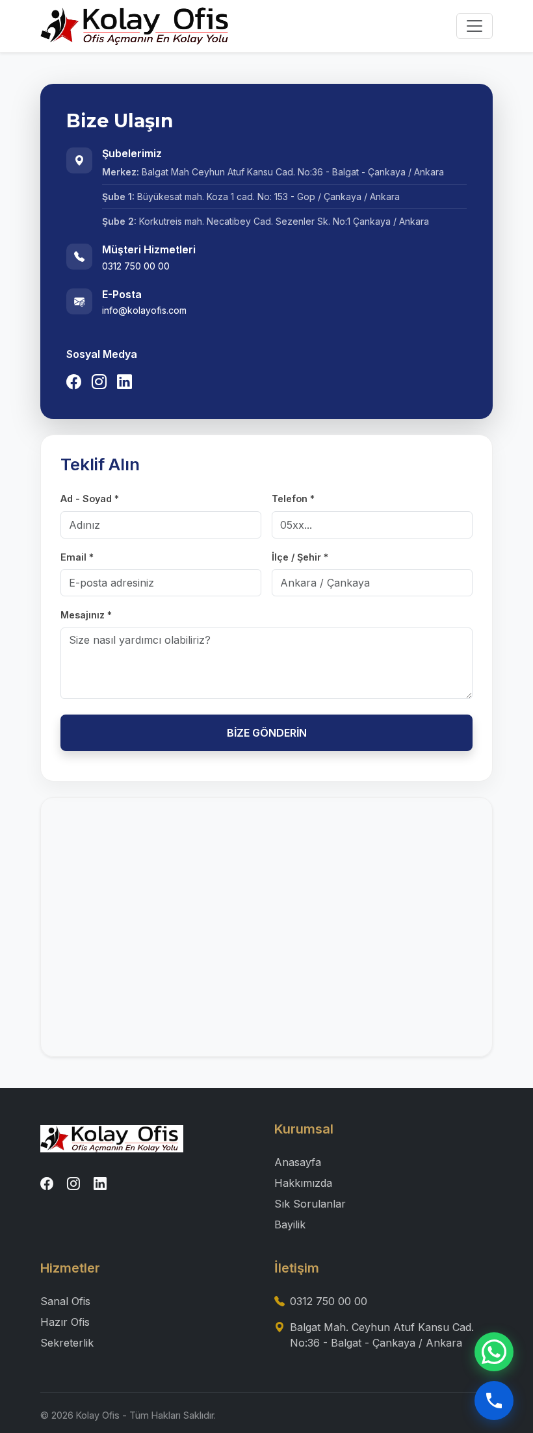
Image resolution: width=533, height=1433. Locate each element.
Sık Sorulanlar (310, 1203)
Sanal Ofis (65, 1301)
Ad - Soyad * (89, 498)
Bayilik (290, 1224)
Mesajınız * (86, 614)
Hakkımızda (303, 1182)
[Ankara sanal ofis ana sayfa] (111, 1137)
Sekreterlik (67, 1342)
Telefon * (293, 498)
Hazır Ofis (65, 1321)
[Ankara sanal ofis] (137, 25)
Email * (77, 557)
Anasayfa (297, 1162)
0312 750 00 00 (328, 1301)
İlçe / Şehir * (300, 557)
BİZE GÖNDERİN (267, 732)
